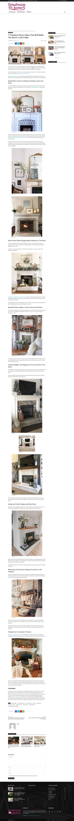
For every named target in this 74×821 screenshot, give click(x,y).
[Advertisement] (37, 21)
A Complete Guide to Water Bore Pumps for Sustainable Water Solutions (59, 47)
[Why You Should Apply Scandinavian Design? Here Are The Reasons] (10, 799)
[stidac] (8, 40)
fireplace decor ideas (12, 704)
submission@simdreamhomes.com (33, 815)
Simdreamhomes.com (12, 66)
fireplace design (25, 704)
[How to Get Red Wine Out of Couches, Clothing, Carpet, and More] (51, 42)
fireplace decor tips (19, 704)
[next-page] (10, 750)
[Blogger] (49, 811)
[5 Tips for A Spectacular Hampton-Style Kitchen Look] (40, 740)
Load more (57, 57)
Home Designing (13, 31)
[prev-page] (8, 750)
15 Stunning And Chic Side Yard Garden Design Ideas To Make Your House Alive (19, 793)
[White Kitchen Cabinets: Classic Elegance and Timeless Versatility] (27, 740)
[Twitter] (62, 0)
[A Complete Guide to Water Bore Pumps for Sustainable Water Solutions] (51, 48)
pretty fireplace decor (32, 704)
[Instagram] (60, 0)
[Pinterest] (21, 43)
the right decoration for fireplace (13, 706)
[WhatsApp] (23, 43)
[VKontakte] (60, 811)
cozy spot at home (29, 703)
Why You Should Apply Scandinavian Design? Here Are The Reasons (19, 799)
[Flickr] (55, 811)
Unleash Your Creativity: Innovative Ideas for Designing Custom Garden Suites (13, 746)
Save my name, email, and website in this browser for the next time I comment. (23, 775)
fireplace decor (39, 703)
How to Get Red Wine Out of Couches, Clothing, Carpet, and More (59, 42)
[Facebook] (59, 0)
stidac (11, 40)
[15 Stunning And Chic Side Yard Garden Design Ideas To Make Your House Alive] (10, 794)
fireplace (34, 703)
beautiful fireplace (14, 703)
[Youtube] (65, 0)
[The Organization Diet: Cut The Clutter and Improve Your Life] (10, 789)
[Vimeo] (63, 0)
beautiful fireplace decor (21, 703)
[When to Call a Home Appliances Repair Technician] (51, 54)
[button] (64, 12)
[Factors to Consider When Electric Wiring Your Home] (51, 37)
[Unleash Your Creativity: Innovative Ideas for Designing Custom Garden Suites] (14, 740)
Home (9, 31)
